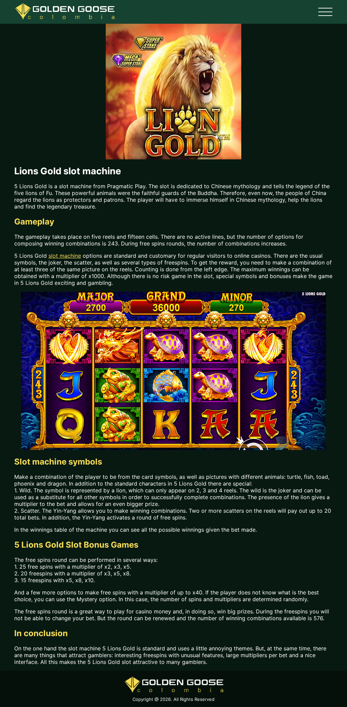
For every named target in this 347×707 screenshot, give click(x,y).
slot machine (64, 255)
